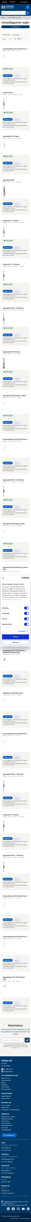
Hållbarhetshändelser (7, 1119)
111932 (8, 266)
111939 (8, 94)
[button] (28, 7)
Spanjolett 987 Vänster (11, 352)
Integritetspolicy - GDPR (8, 1116)
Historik (3, 1082)
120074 (9, 138)
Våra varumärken (6, 1089)
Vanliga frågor (5, 1107)
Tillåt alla (15, 637)
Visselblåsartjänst (6, 1130)
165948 (9, 938)
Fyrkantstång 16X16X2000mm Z (15, 896)
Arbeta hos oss (5, 1078)
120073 (9, 353)
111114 (8, 310)
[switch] (26, 613)
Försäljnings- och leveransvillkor (10, 1109)
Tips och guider (5, 1105)
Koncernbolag (6, 1093)
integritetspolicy (14, 1046)
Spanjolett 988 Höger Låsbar (14, 524)
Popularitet (15, 35)
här (18, 1047)
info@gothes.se (8, 1071)
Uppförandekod (6, 1123)
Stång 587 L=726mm (11, 815)
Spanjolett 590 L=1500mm (13, 774)
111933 (8, 222)
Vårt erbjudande (6, 1080)
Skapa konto (7, 75)
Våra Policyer (5, 1121)
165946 (9, 735)
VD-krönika (4, 1127)
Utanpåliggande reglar (14, 17)
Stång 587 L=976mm (11, 221)
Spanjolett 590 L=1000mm (13, 855)
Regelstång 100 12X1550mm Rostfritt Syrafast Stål (14, 651)
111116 (8, 776)
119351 (8, 182)
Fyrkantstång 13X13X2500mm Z (15, 439)
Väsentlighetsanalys (6, 1125)
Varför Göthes (5, 1087)
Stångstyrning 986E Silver (13, 693)
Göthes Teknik (5, 1098)
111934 (8, 816)
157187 (9, 571)
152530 (9, 525)
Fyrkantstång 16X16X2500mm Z (15, 937)
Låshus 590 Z (8, 92)
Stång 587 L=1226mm (11, 264)
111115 (8, 481)
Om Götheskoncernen (9, 1075)
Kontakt (4, 2)
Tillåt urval (15, 642)
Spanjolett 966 (8, 180)
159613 (9, 695)
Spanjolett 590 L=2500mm (13, 308)
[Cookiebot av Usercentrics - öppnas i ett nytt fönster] (22, 578)
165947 (9, 898)
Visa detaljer (22, 631)
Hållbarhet (5, 1114)
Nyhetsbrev (4, 1084)
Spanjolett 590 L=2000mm (13, 480)
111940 (8, 857)
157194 (9, 654)
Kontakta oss (6, 1102)
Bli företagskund (9, 1135)
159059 (9, 441)
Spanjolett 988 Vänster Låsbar (14, 396)
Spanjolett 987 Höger (11, 136)
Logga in (16, 75)
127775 (9, 50)
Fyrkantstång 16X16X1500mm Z (15, 734)
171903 (9, 981)
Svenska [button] (12, 2)
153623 (9, 397)
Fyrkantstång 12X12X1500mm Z (15, 49)
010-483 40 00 (7, 1069)
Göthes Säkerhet (6, 1096)
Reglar (3, 17)
